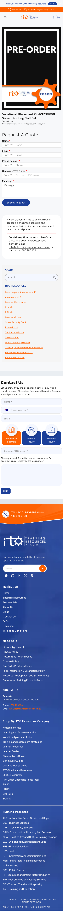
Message (8, 181)
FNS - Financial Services (16, 846)
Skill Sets (8, 793)
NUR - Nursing (10, 865)
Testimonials (10, 602)
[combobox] (31, 277)
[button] (5, 17)
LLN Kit (9, 307)
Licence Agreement (13, 647)
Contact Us (9, 616)
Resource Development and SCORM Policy (26, 675)
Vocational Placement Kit (19, 352)
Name (6, 140)
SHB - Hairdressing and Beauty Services (24, 879)
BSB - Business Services (16, 822)
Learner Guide (13, 317)
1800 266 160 (16, 10)
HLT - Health (9, 851)
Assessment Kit (13, 297)
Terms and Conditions (15, 630)
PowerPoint (11, 327)
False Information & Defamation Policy (24, 670)
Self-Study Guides (13, 760)
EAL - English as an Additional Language (24, 841)
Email (6, 150)
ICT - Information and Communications (24, 856)
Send (5, 491)
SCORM (7, 798)
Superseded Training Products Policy (23, 680)
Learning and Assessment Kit (21, 292)
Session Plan (12, 337)
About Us (8, 607)
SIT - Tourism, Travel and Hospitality (22, 884)
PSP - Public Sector (13, 870)
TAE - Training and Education (19, 889)
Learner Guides (11, 751)
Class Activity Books (14, 756)
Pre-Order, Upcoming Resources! (21, 779)
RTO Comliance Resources (17, 770)
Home (6, 593)
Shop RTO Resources (14, 597)
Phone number (11, 161)
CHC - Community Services (18, 827)
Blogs (6, 611)
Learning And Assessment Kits (19, 732)
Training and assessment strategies (22, 741)
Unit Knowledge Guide (17, 342)
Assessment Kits (12, 727)
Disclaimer (8, 626)
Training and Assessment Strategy (24, 347)
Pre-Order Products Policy (17, 666)
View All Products (14, 357)
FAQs (5, 621)
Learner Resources (15, 302)
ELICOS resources (12, 775)
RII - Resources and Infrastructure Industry (26, 874)
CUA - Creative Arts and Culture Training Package (30, 837)
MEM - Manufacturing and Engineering (24, 860)
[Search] (54, 277)
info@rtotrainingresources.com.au (41, 10)
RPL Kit (9, 312)
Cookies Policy (11, 661)
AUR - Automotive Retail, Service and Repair (26, 818)
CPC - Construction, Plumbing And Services (27, 832)
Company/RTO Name (14, 171)
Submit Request (16, 202)
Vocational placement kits (17, 737)
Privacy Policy (10, 651)
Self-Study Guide (14, 332)
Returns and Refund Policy (17, 656)
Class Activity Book (15, 322)
